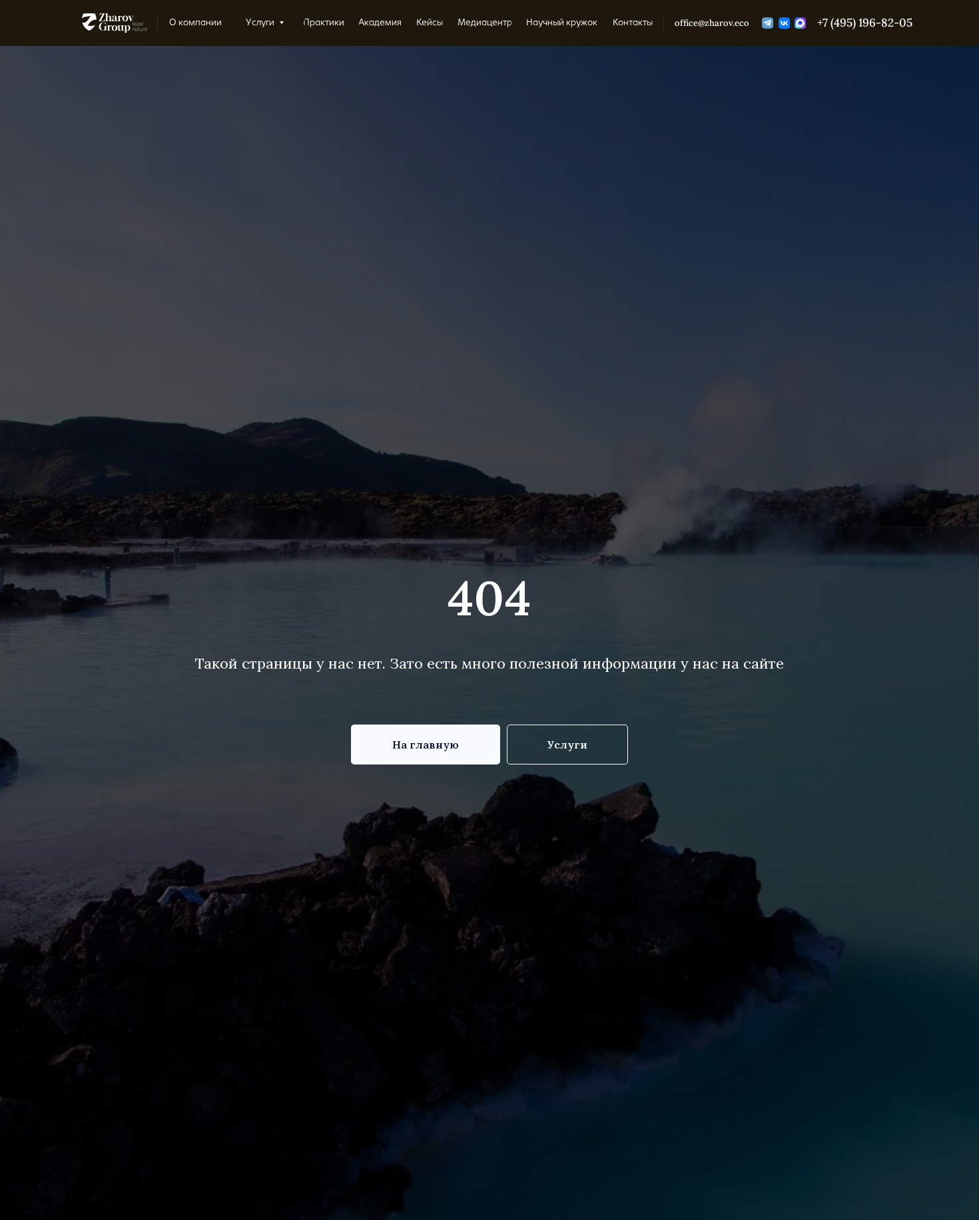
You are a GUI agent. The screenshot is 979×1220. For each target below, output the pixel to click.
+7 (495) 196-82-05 (864, 22)
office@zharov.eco (712, 23)
